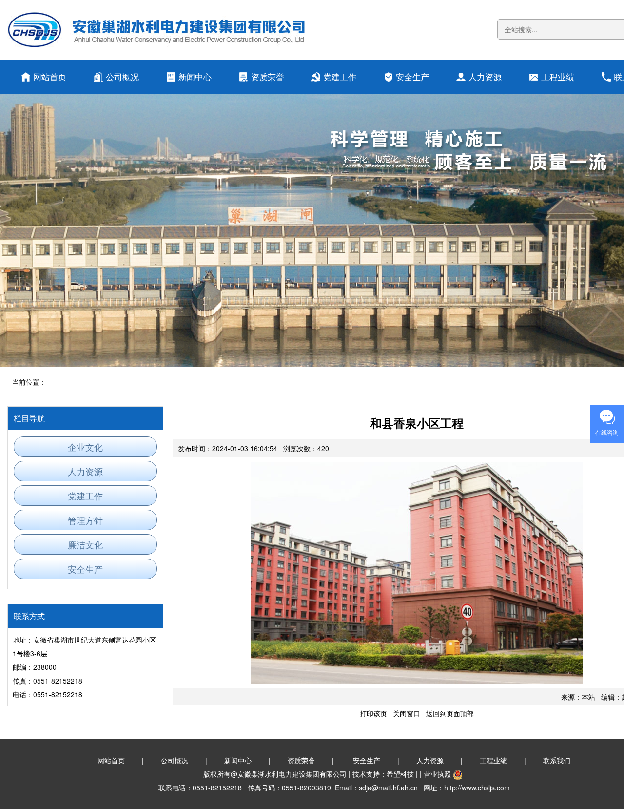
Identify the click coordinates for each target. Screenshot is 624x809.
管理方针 (85, 520)
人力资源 (485, 76)
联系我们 (556, 760)
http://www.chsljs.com (477, 787)
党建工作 (339, 76)
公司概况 (122, 76)
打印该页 (373, 713)
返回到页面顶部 (450, 713)
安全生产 (412, 76)
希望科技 (400, 774)
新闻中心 (195, 76)
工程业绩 (557, 76)
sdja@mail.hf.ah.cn (388, 787)
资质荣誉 (267, 76)
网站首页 (49, 76)
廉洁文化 (85, 544)
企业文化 (85, 446)
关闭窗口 (406, 713)
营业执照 (437, 774)
